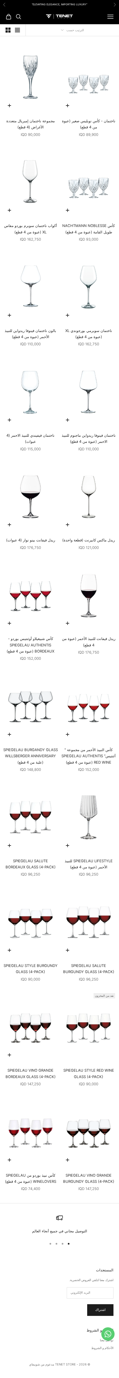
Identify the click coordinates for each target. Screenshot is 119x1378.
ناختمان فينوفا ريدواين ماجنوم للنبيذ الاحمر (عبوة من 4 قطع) (89, 438)
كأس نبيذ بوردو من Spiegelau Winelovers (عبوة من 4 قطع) (30, 1178)
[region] (59, 1224)
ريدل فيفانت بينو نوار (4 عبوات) (30, 540)
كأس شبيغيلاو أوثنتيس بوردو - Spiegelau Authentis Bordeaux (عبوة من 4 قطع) (30, 644)
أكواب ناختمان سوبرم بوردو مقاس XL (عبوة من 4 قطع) (30, 228)
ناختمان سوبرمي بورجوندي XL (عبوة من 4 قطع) (88, 333)
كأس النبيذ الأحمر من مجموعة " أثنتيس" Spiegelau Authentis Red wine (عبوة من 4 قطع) (88, 755)
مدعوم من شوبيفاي (41, 1364)
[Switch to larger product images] (17, 30)
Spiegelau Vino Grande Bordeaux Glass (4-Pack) (31, 1073)
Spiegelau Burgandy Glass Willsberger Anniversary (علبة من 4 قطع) (30, 755)
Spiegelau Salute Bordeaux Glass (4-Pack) (31, 864)
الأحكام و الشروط (102, 1348)
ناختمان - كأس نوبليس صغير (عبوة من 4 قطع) (88, 124)
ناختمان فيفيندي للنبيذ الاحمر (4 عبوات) (30, 438)
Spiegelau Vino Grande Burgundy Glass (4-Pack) (88, 1178)
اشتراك (100, 1310)
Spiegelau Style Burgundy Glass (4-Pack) (31, 968)
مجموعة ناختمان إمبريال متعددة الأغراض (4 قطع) (30, 124)
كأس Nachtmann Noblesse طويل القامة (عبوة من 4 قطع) (88, 228)
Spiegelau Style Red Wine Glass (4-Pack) (88, 1073)
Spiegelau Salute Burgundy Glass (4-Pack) (88, 968)
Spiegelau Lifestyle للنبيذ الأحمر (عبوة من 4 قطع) (89, 864)
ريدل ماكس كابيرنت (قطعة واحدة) (88, 540)
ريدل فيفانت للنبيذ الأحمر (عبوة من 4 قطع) (88, 641)
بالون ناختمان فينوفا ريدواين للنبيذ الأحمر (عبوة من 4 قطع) (30, 333)
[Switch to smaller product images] (8, 30)
